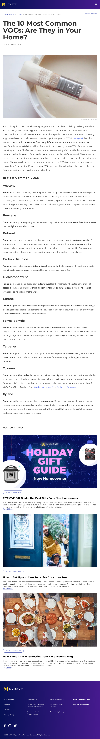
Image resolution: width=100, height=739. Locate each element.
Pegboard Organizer (66, 387)
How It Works (9, 699)
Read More (8, 509)
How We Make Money (81, 704)
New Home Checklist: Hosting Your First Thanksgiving (38, 656)
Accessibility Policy (57, 712)
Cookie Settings (32, 699)
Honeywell (78, 138)
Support (7, 704)
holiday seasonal (13, 571)
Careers (7, 710)
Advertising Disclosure (81, 699)
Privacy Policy (9, 715)
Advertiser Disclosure (91, 13)
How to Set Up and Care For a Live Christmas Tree (35, 577)
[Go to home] (9, 4)
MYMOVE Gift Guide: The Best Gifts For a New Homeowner (40, 498)
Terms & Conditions (57, 699)
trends (19, 14)
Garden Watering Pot (44, 387)
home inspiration (8, 14)
